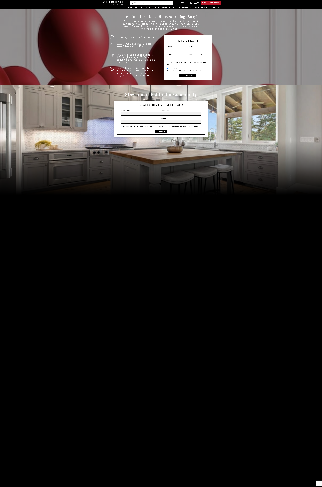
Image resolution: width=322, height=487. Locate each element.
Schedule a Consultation (211, 3)
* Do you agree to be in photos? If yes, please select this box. (187, 64)
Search (181, 3)
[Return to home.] (115, 3)
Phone (163, 118)
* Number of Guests (195, 54)
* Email (190, 46)
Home (130, 7)
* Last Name (165, 110)
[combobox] (151, 3)
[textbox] (152, 3)
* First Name (125, 110)
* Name (169, 46)
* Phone (170, 54)
